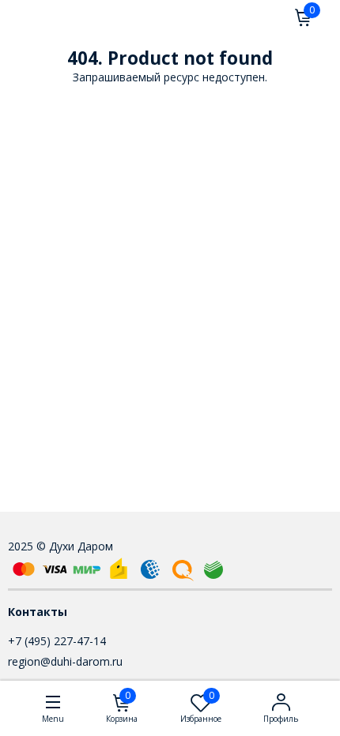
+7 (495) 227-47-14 (57, 640)
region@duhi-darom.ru (65, 661)
